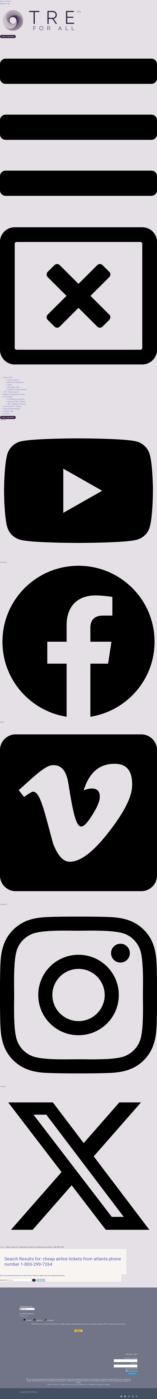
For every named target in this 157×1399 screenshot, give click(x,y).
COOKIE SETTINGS (103, 1384)
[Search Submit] (34, 1280)
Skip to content (5, 1)
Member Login (5, 3)
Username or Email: (130, 1358)
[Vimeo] (129, 1397)
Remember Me (132, 1371)
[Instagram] (133, 1397)
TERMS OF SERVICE (67, 1384)
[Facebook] (125, 1397)
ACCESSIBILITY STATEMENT (85, 1384)
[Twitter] (136, 1397)
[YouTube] (121, 1397)
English (24, 1308)
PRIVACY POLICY (53, 1384)
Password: (133, 1363)
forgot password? (131, 1369)
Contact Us (24, 1316)
